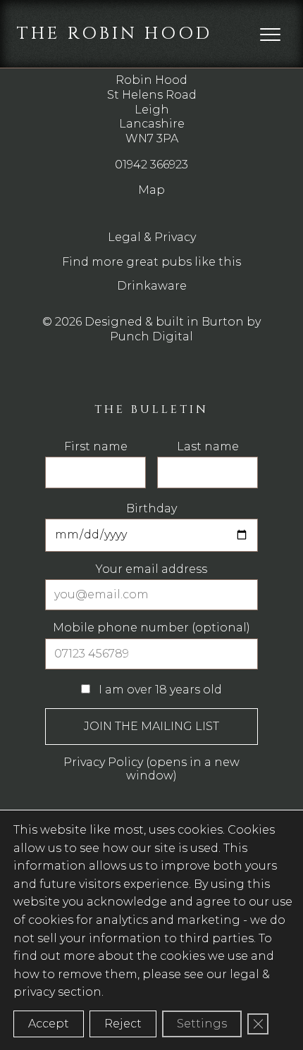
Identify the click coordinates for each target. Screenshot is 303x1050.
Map (151, 190)
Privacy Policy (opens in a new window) (151, 768)
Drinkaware (152, 285)
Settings (202, 1023)
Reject (123, 1023)
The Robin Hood (114, 33)
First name (96, 446)
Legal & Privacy (152, 237)
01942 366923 (151, 164)
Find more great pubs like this (151, 261)
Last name (208, 446)
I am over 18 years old (159, 689)
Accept (48, 1023)
